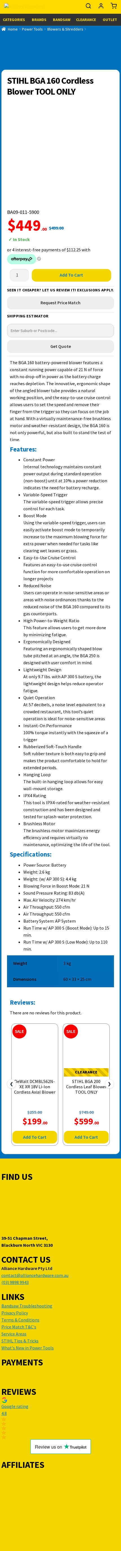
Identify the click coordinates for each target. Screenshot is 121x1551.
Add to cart (71, 275)
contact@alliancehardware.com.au (34, 1275)
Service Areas (13, 1334)
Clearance (86, 19)
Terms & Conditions (20, 1320)
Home (13, 29)
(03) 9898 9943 (15, 1282)
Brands (39, 19)
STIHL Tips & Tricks (20, 1341)
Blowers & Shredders (65, 29)
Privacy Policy (14, 1313)
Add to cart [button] (34, 1137)
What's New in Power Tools (27, 1348)
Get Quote (60, 346)
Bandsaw (61, 19)
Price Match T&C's (18, 1327)
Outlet (110, 19)
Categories (14, 19)
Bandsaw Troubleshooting (26, 1306)
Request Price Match (60, 302)
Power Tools (32, 29)
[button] (60, 1418)
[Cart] (112, 7)
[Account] (101, 7)
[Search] (88, 7)
